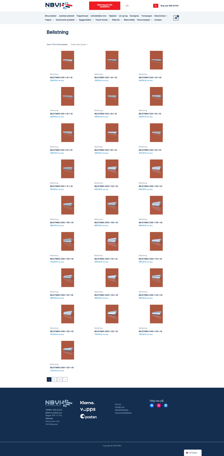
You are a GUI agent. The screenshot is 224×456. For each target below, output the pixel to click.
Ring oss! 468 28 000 (169, 6)
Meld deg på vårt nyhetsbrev (104, 6)
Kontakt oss (119, 407)
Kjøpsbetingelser (121, 410)
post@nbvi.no (56, 413)
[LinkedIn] (166, 405)
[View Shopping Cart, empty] (175, 17)
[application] (167, 16)
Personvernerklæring (123, 413)
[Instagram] (159, 405)
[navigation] (193, 453)
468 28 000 (57, 410)
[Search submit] (155, 6)
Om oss (118, 404)
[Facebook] (152, 405)
